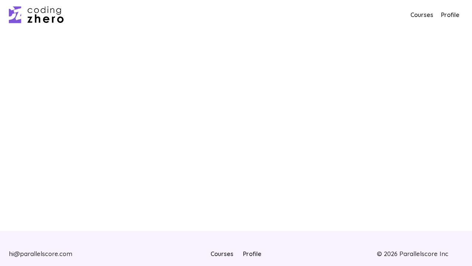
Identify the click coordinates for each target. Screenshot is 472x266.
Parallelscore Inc (423, 254)
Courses (421, 14)
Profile (450, 14)
